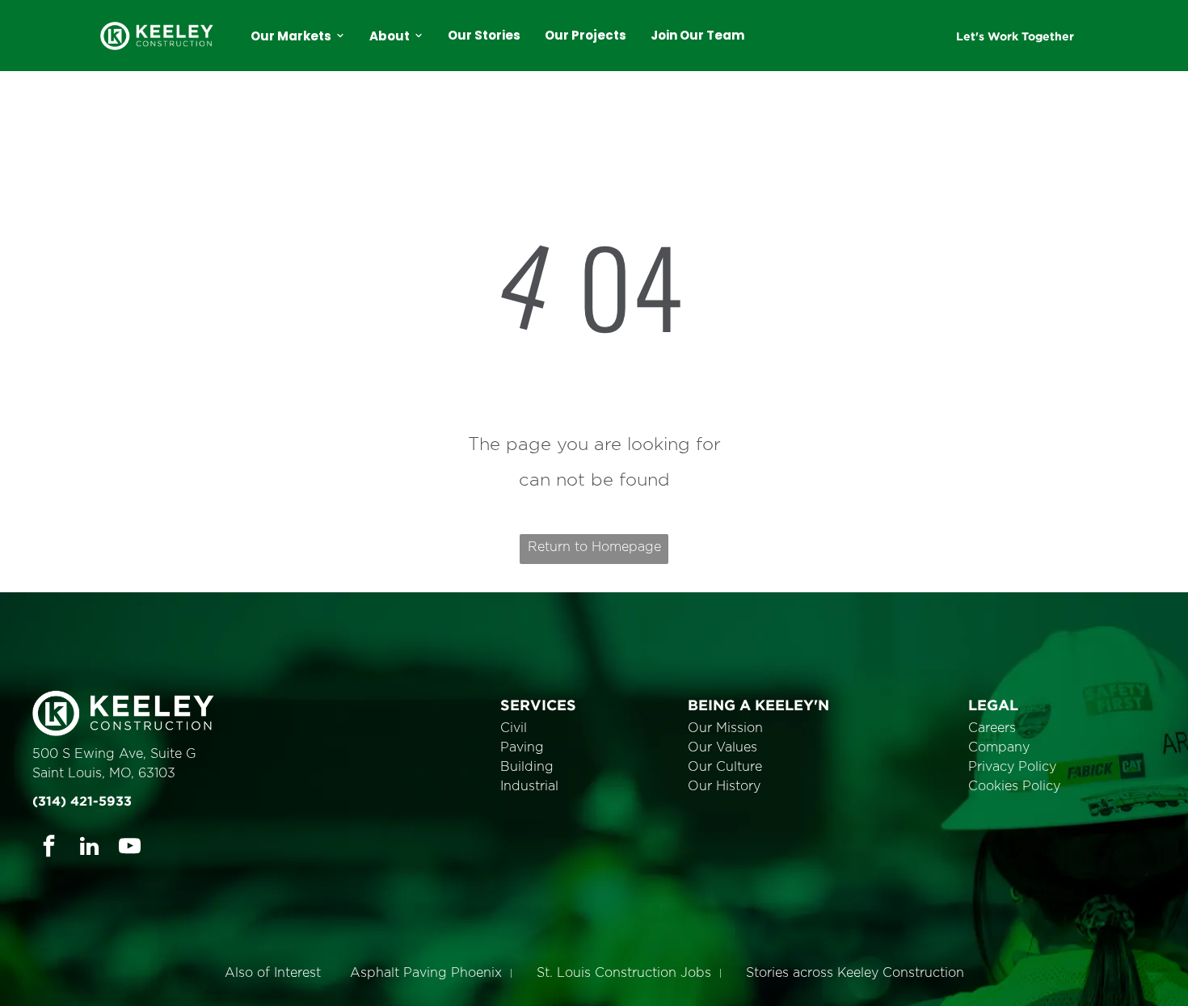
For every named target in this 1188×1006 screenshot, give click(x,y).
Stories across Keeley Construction (855, 972)
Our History (724, 786)
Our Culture (725, 766)
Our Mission (725, 728)
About (389, 35)
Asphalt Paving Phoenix (426, 972)
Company (999, 747)
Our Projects (585, 35)
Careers (992, 728)
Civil (513, 728)
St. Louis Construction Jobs (624, 972)
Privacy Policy (1012, 766)
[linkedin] (89, 848)
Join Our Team (697, 35)
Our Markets (291, 35)
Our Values (722, 747)
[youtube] (129, 848)
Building (527, 766)
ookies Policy (1019, 786)
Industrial (529, 786)
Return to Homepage (594, 547)
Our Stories (484, 35)
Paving (522, 747)
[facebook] (48, 848)
